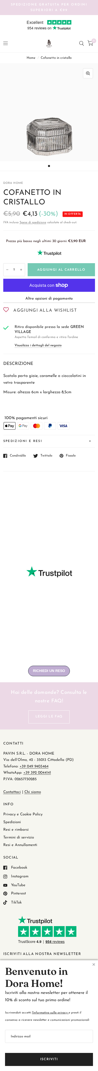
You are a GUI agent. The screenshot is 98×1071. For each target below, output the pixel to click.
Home (31, 58)
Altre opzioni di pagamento (49, 299)
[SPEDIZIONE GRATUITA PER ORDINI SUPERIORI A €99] (49, 7)
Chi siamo (32, 792)
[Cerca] (81, 43)
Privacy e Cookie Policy (22, 814)
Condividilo (18, 455)
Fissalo (71, 455)
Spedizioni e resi (22, 441)
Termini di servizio (18, 837)
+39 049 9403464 (34, 766)
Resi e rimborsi (16, 830)
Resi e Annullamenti (20, 845)
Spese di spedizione (33, 222)
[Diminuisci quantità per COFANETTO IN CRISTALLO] (7, 269)
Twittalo (46, 455)
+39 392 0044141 (37, 773)
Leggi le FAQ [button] (49, 716)
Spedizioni (12, 822)
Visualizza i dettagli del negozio (38, 345)
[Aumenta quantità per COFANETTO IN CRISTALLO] (21, 269)
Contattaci (12, 792)
